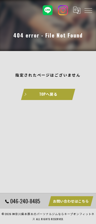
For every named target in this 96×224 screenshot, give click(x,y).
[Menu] (88, 10)
